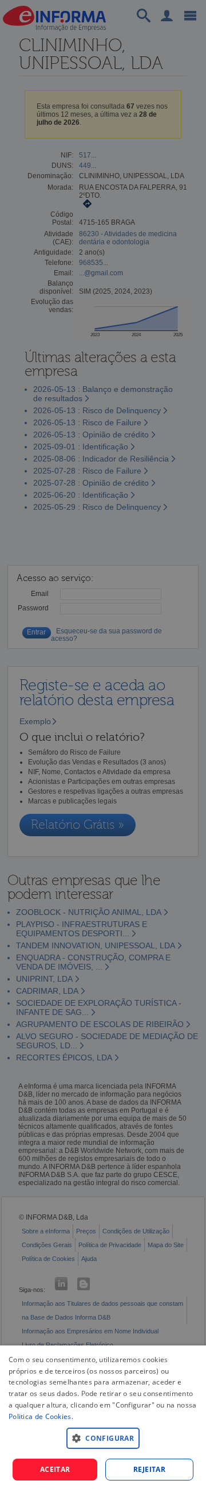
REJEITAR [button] (149, 1469)
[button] (103, 1437)
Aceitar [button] (55, 1469)
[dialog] (103, 1418)
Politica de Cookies (40, 1416)
